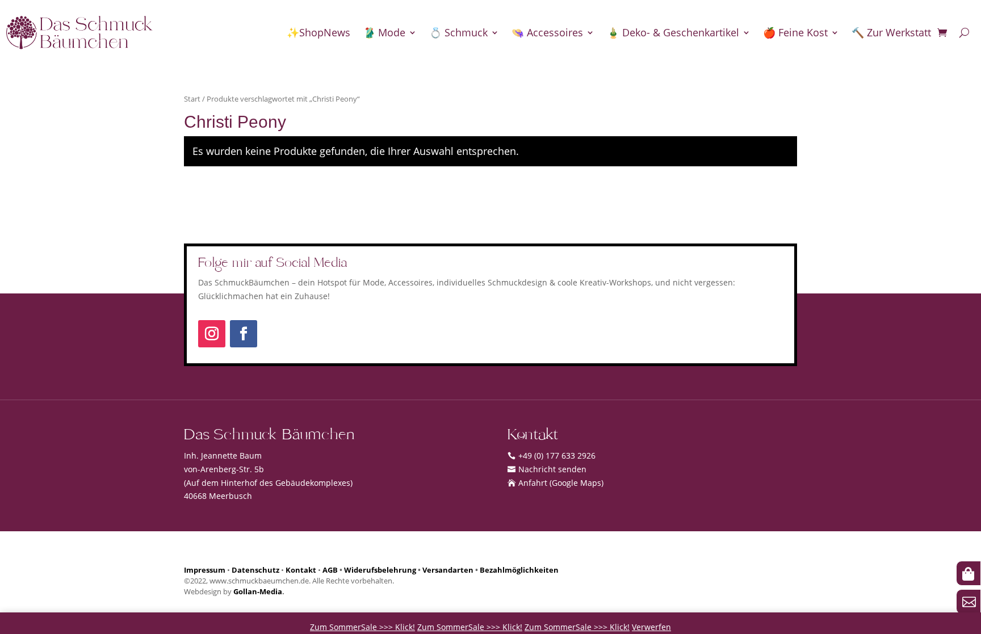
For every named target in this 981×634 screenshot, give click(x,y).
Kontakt (301, 570)
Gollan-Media (257, 592)
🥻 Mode (384, 32)
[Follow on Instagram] (211, 333)
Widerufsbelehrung (380, 570)
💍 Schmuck (458, 32)
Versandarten (447, 570)
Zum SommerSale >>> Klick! (362, 627)
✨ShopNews (318, 32)
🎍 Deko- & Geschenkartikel (673, 32)
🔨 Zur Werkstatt (891, 32)
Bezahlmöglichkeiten (519, 570)
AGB (330, 570)
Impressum (204, 570)
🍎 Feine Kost (795, 32)
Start (192, 99)
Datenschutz (255, 570)
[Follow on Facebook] (243, 333)
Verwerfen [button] (651, 627)
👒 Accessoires (547, 32)
